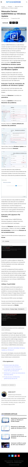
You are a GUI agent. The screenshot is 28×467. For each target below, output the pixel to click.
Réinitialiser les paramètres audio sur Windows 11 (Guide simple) (19, 420)
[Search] (26, 2)
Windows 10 (4, 385)
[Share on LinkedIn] (16, 23)
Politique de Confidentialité (14, 462)
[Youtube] (19, 456)
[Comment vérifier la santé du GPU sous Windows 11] (5, 445)
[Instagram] (15, 456)
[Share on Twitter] (13, 23)
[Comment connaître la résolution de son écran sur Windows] (5, 437)
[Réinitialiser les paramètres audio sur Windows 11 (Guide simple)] (5, 420)
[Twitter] (12, 456)
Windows (10, 6)
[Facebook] (9, 456)
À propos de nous (18, 461)
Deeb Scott (6, 18)
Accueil (3, 6)
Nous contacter (9, 461)
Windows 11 (12, 385)
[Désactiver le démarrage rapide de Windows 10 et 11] (5, 428)
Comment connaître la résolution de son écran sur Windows (18, 436)
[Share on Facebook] (10, 23)
